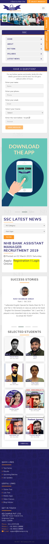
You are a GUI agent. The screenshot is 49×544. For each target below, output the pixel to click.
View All (24, 443)
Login (35, 261)
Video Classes (8, 499)
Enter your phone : (12, 91)
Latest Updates (46, 41)
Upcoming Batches (10, 474)
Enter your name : (12, 82)
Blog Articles (8, 502)
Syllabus (11, 54)
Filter (9, 237)
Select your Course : (13, 109)
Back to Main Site (18, 1)
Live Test (6, 493)
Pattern (11, 49)
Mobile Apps (8, 496)
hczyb (26, 118)
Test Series (7, 468)
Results (6, 471)
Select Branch (38, 1)
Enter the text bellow (13, 118)
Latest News (13, 59)
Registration (21, 261)
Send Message (14, 127)
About (10, 44)
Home (9, 39)
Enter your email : (12, 100)
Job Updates (8, 478)
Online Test (7, 489)
